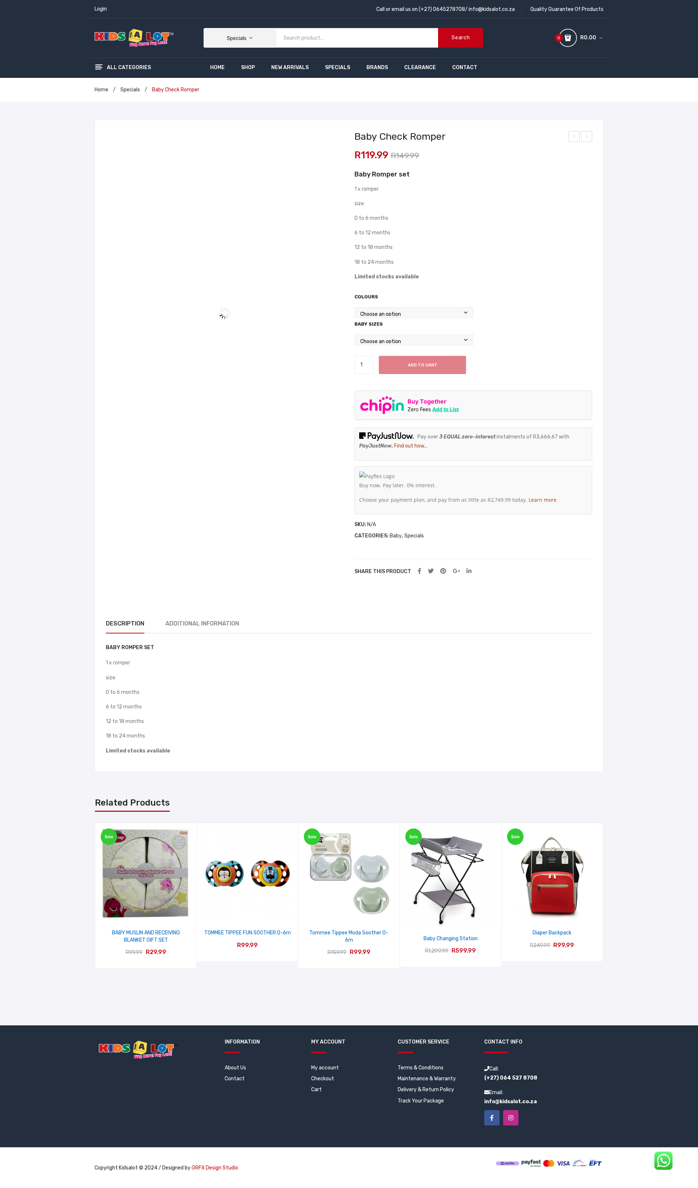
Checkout (322, 1079)
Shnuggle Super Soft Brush (587, 137)
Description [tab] (125, 623)
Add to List (445, 409)
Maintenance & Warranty (427, 1079)
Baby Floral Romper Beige (574, 137)
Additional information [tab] (202, 623)
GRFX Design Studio (215, 1168)
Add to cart (422, 364)
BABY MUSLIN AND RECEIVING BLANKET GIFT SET (146, 936)
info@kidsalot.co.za (492, 9)
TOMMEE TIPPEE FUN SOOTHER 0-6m (247, 933)
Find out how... (410, 446)
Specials (130, 90)
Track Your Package (421, 1101)
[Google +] (456, 571)
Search (461, 38)
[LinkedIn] (469, 571)
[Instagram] (510, 1117)
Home (101, 90)
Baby (396, 536)
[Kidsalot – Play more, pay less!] (134, 38)
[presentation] (95, 896)
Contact (235, 1079)
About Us (235, 1068)
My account (325, 1068)
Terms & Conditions (421, 1068)
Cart (316, 1089)
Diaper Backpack (552, 933)
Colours (366, 296)
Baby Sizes (368, 324)
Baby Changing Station (451, 938)
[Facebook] (419, 571)
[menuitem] (217, 67)
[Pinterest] (443, 571)
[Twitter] (431, 571)
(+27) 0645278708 (442, 9)
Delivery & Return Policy (426, 1089)
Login (101, 9)
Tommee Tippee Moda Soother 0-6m (348, 936)
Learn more (543, 499)
